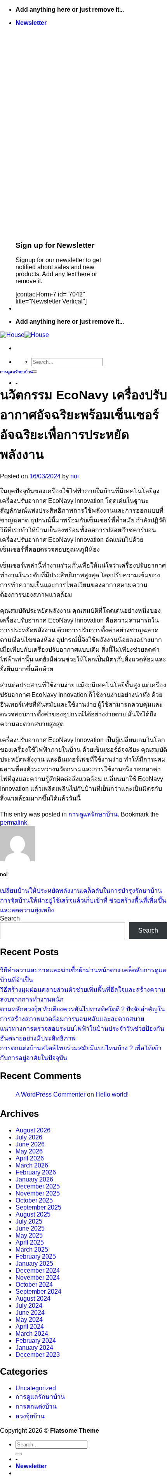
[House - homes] (24, 335)
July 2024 (29, 1305)
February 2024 (36, 1340)
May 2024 (29, 1319)
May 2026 (29, 1151)
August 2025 (33, 1214)
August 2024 (33, 1298)
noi (74, 476)
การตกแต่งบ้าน (36, 1406)
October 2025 (34, 1200)
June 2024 (30, 1312)
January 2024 (34, 1347)
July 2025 (29, 1221)
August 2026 (33, 1130)
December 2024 (38, 1270)
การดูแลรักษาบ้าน (16, 371)
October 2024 (34, 1284)
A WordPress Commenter (50, 1094)
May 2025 (29, 1235)
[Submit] (34, 371)
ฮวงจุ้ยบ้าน (30, 1416)
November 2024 (38, 1277)
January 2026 (34, 1179)
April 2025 (30, 1242)
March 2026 (32, 1165)
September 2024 (38, 1291)
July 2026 (29, 1137)
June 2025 (30, 1228)
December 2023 (38, 1354)
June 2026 (30, 1144)
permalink (13, 822)
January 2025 (34, 1263)
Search (10, 918)
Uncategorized (36, 1388)
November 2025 (38, 1193)
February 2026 (36, 1172)
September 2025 (38, 1207)
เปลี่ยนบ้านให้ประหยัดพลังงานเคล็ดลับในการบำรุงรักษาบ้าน (81, 890)
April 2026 (30, 1158)
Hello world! (112, 1094)
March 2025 (32, 1249)
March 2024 (32, 1333)
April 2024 (30, 1326)
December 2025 (38, 1186)
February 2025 (36, 1256)
